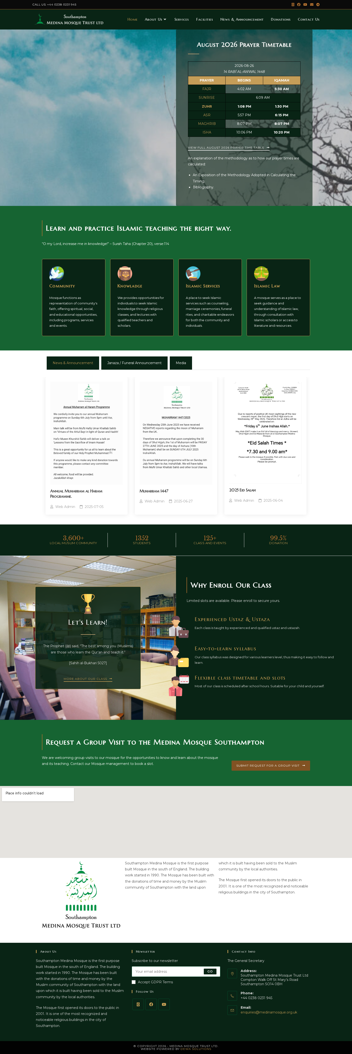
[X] (138, 1004)
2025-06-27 (183, 501)
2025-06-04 (273, 500)
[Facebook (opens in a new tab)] (299, 4)
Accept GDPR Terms (155, 982)
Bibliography (203, 187)
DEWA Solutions (196, 1049)
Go (210, 971)
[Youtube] (164, 1004)
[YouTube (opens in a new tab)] (305, 4)
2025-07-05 (94, 507)
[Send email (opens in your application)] (312, 4)
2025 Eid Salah (242, 490)
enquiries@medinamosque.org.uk (269, 1012)
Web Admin (65, 507)
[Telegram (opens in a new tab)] (317, 4)
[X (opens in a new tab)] (293, 4)
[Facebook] (151, 1004)
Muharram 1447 (154, 491)
